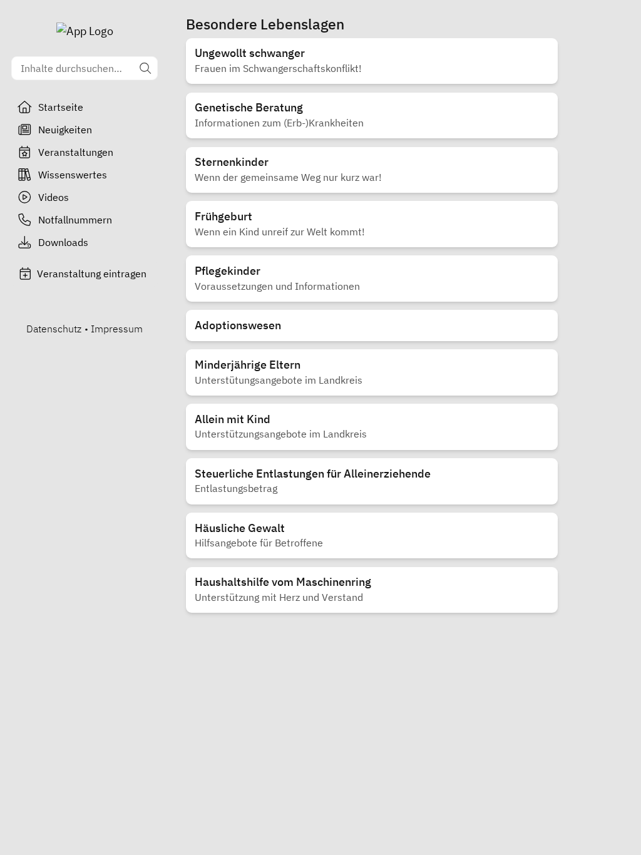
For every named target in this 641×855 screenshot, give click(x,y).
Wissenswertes (72, 174)
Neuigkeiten (65, 129)
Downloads (63, 242)
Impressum (117, 328)
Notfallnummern (75, 219)
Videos (53, 197)
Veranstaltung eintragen (91, 273)
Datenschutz (53, 328)
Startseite (60, 107)
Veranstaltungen (75, 152)
